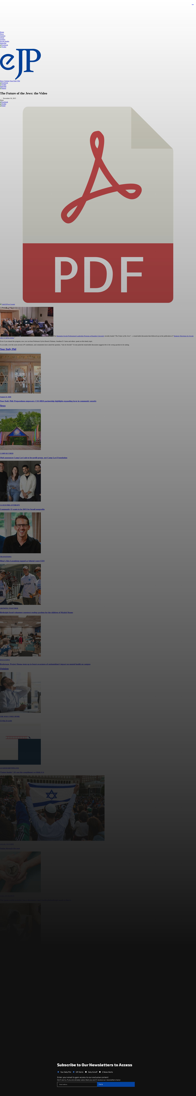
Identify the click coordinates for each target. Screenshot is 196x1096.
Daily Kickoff (92, 1072)
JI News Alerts (107, 1072)
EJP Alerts (79, 1072)
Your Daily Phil (65, 1072)
